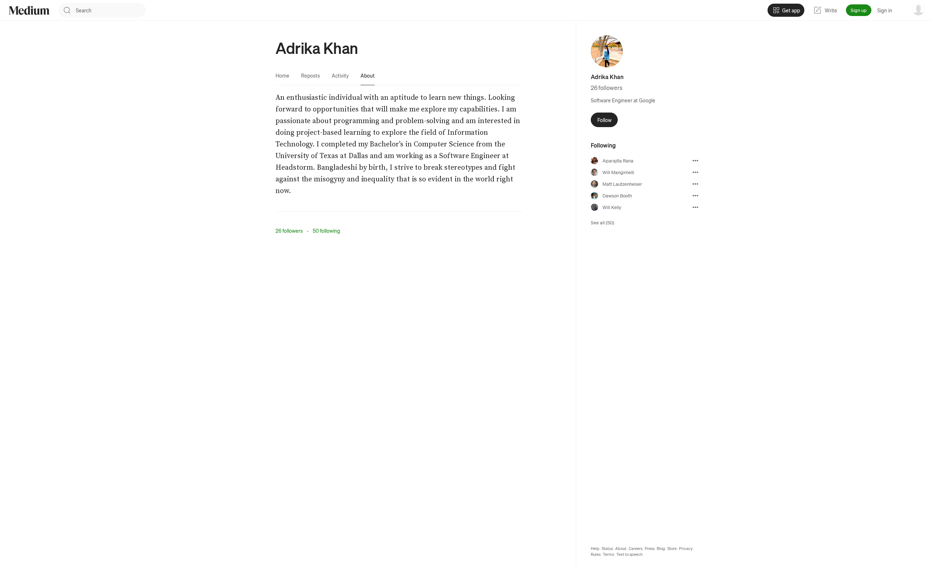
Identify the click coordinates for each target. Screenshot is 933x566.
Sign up (859, 10)
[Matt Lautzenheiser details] (695, 184)
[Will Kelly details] (695, 207)
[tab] (282, 75)
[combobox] (111, 10)
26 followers (289, 230)
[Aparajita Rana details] (695, 160)
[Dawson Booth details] (695, 195)
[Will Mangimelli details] (695, 172)
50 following (326, 230)
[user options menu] (918, 9)
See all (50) (602, 222)
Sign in (884, 10)
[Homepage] (29, 10)
